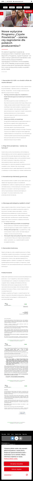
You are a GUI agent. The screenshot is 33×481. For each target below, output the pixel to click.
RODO (8, 434)
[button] (1, 13)
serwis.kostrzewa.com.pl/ (19, 1)
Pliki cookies (4, 434)
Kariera (12, 434)
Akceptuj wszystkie (16, 464)
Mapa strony (24, 434)
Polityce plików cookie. (11, 459)
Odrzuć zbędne (16, 469)
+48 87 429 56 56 (9, 1)
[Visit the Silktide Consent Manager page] (27, 475)
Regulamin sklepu (18, 434)
